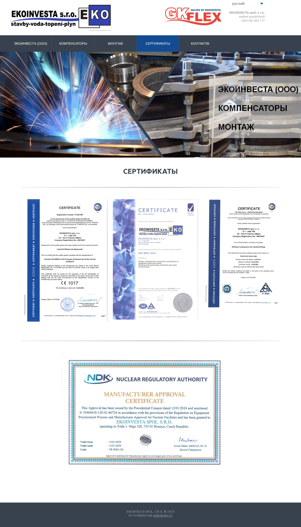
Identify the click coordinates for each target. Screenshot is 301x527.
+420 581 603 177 (253, 20)
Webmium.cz (162, 515)
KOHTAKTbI (200, 43)
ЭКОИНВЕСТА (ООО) (30, 43)
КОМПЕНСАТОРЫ (73, 43)
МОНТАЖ (115, 43)
